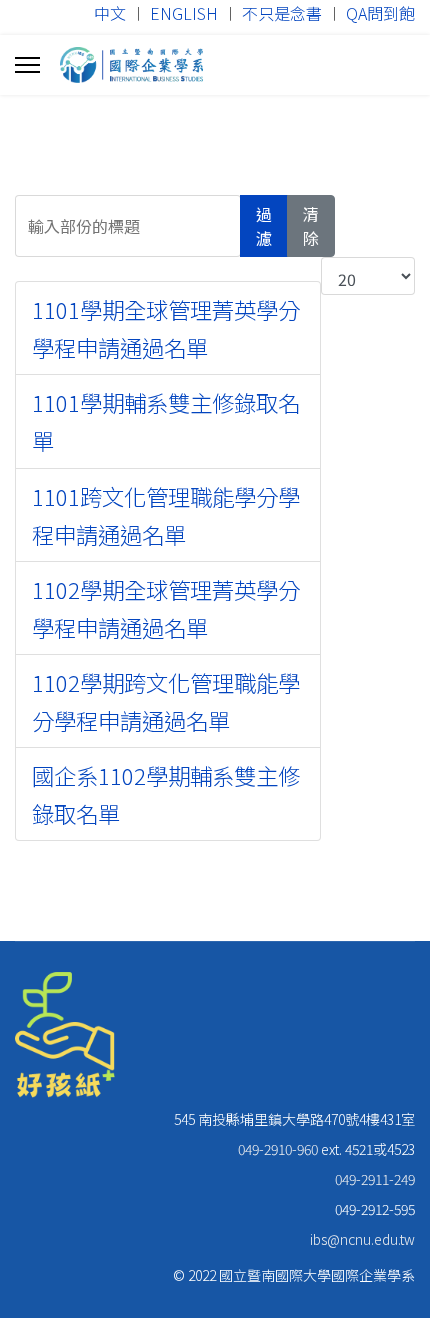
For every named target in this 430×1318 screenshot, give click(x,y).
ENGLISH (184, 13)
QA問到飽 (380, 13)
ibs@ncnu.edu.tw (362, 1239)
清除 (311, 226)
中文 (110, 13)
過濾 (264, 226)
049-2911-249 (375, 1179)
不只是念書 (282, 13)
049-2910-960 (278, 1149)
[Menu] (27, 65)
